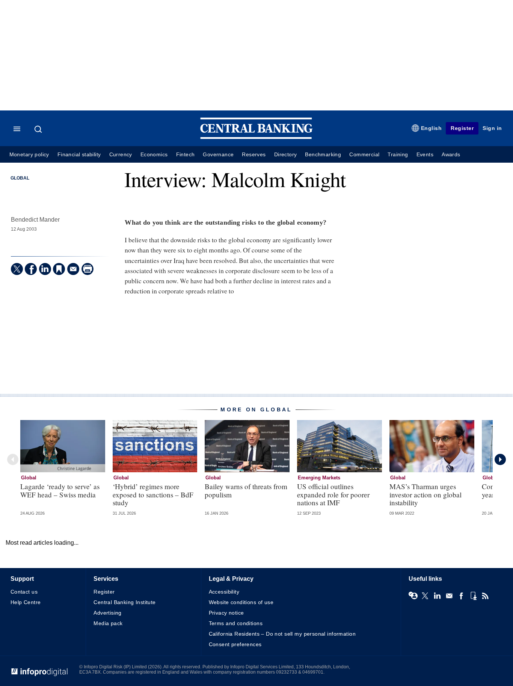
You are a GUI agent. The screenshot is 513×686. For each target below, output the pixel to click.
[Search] (39, 129)
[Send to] (73, 269)
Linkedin (437, 595)
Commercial (364, 154)
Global (20, 178)
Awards (451, 154)
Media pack (108, 623)
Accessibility (224, 592)
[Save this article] (59, 269)
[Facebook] (31, 269)
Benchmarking (323, 154)
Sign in (492, 128)
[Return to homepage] (256, 137)
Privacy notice (226, 613)
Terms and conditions (236, 623)
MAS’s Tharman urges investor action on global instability (425, 494)
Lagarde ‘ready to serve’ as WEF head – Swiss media (60, 490)
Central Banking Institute (125, 602)
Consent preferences (235, 644)
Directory (285, 154)
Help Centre (26, 602)
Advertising (108, 613)
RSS (485, 595)
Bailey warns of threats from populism (246, 490)
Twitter (425, 595)
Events (424, 154)
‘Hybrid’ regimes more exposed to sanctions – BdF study (153, 494)
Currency (120, 154)
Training (398, 154)
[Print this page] (87, 269)
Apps (473, 595)
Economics (154, 154)
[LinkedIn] (45, 269)
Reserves (254, 154)
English (431, 128)
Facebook (461, 595)
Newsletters (449, 595)
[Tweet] (17, 269)
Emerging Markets (319, 478)
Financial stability (79, 154)
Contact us (24, 592)
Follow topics (413, 595)
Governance (218, 154)
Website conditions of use (241, 602)
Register (462, 128)
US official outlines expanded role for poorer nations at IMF (333, 494)
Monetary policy (29, 154)
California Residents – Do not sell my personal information (282, 634)
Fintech (185, 154)
